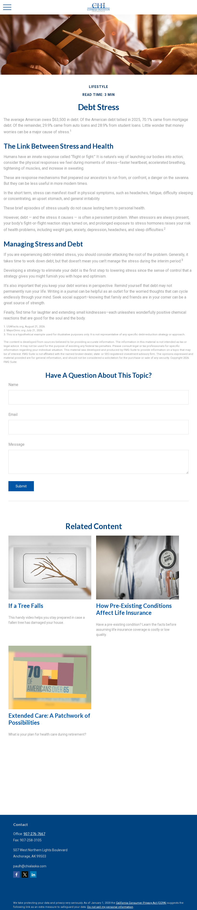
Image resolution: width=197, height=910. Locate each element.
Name (13, 384)
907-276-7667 (34, 834)
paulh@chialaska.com (29, 866)
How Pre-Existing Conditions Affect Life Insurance (134, 609)
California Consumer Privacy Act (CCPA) (141, 902)
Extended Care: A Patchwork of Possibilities (49, 719)
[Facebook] (16, 874)
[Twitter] (25, 874)
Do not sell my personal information (110, 907)
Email (13, 414)
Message (16, 444)
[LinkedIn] (33, 874)
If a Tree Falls (25, 605)
